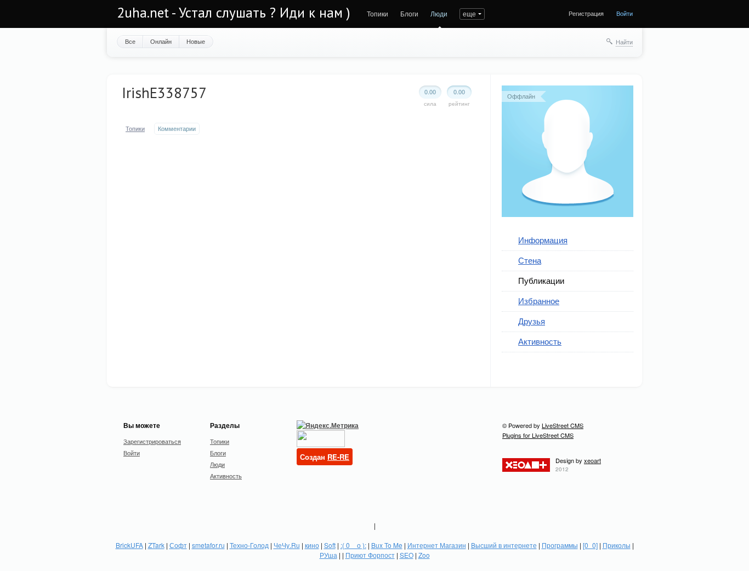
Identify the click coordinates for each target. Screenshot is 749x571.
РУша (328, 554)
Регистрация (586, 13)
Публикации (541, 280)
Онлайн (161, 41)
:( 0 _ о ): (353, 545)
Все (130, 41)
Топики (377, 13)
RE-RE (338, 457)
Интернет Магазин (436, 545)
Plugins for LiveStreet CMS (538, 435)
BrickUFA (129, 545)
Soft (330, 545)
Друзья (531, 321)
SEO (406, 554)
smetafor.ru (208, 545)
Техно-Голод (249, 545)
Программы (560, 545)
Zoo (424, 554)
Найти (624, 41)
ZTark (156, 545)
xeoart (592, 460)
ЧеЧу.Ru (287, 545)
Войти (624, 13)
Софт (178, 545)
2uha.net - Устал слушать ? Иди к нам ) (233, 12)
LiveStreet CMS (562, 425)
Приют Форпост (370, 554)
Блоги (409, 13)
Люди (438, 13)
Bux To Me (386, 545)
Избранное (538, 300)
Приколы (617, 545)
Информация (543, 239)
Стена (529, 260)
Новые (195, 41)
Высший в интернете (504, 545)
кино (312, 545)
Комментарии (177, 128)
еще (469, 13)
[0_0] (590, 545)
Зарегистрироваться (152, 441)
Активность (539, 341)
